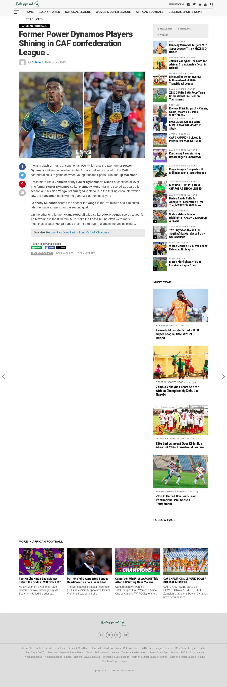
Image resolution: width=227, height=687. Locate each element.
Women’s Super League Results (187, 656)
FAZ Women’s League (107, 652)
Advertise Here (57, 648)
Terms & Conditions (78, 648)
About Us (27, 648)
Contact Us (41, 648)
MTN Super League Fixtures (157, 648)
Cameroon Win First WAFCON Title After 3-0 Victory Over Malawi (136, 580)
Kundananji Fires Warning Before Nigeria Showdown (185, 155)
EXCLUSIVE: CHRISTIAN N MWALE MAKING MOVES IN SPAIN (185, 125)
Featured (52, 652)
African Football (150, 11)
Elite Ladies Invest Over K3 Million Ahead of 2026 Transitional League (185, 80)
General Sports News (185, 11)
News (89, 652)
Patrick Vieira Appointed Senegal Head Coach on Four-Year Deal (88, 580)
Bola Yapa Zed (49, 11)
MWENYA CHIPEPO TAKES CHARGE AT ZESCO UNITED (185, 186)
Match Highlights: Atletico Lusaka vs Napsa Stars (185, 263)
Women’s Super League (113, 11)
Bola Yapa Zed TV (35, 652)
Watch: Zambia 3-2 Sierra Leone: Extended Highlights (188, 247)
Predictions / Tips (158, 652)
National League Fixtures (58, 656)
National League (78, 11)
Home (30, 11)
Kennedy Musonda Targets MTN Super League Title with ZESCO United (188, 48)
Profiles (174, 652)
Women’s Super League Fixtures (149, 656)
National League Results (87, 656)
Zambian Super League (170, 491)
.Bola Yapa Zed (64, 253)
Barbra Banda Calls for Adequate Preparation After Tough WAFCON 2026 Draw (186, 202)
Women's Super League (170, 439)
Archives (116, 648)
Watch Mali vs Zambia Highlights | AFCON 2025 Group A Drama (188, 217)
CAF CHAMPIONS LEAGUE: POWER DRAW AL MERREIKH (186, 139)
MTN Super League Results (190, 648)
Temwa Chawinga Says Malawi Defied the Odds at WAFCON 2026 (40, 580)
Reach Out (34, 19)
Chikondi (37, 62)
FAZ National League (192, 652)
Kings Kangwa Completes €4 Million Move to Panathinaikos (187, 170)
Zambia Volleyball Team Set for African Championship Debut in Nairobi (188, 64)
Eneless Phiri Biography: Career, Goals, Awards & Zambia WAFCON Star (188, 112)
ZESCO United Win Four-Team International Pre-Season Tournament (187, 96)
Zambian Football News (134, 652)
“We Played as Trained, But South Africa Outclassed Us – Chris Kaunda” (187, 233)
